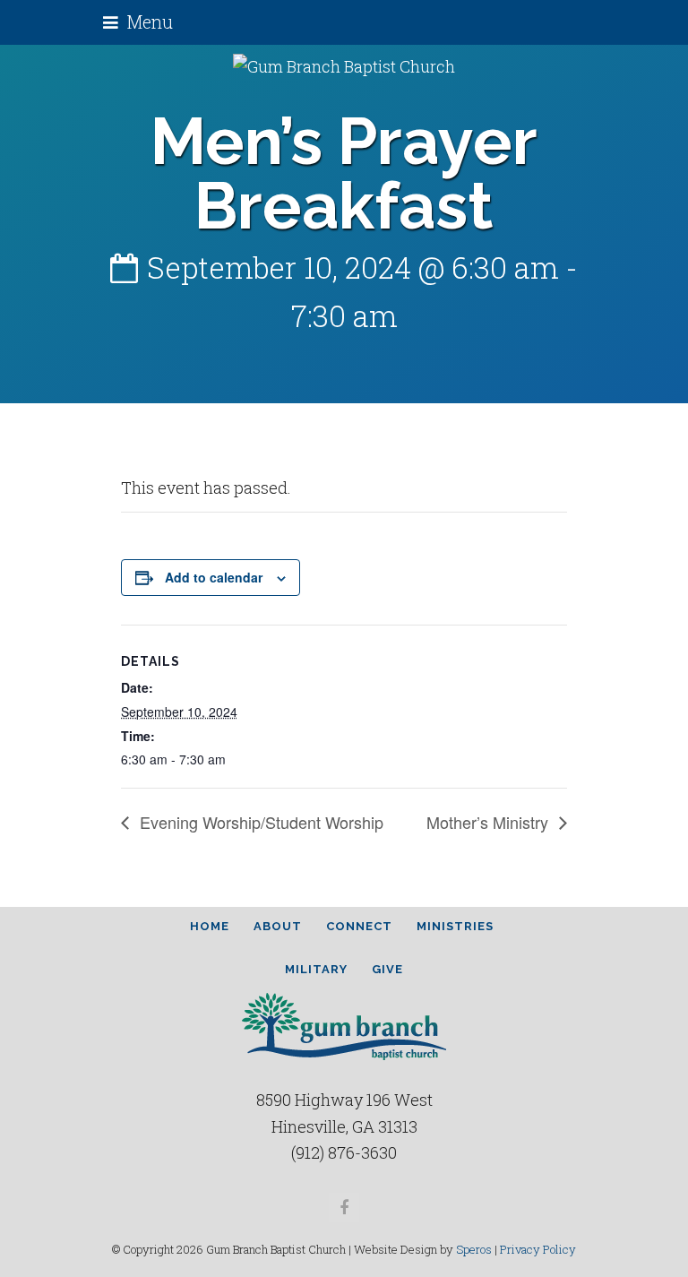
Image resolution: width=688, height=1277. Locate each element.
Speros (474, 1249)
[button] (138, 22)
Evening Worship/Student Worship (259, 821)
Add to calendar (213, 577)
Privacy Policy (538, 1249)
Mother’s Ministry (489, 821)
